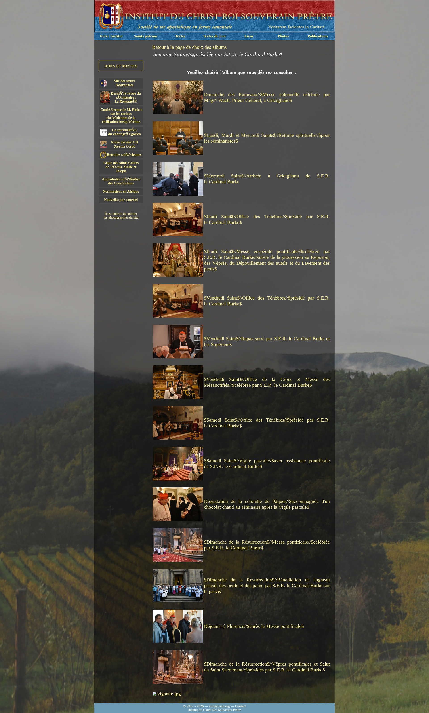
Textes (180, 36)
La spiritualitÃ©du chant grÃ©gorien (124, 132)
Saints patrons (146, 36)
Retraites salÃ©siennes (124, 154)
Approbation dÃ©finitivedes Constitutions (121, 181)
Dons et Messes (121, 66)
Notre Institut (111, 36)
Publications (318, 36)
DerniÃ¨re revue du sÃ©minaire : (126, 97)
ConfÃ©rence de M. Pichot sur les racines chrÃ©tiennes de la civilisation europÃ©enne (121, 116)
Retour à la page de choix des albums (189, 47)
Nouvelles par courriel (121, 200)
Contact (240, 706)
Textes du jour (214, 36)
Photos (283, 36)
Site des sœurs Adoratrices (124, 83)
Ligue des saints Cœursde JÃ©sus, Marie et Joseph (121, 167)
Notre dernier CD (124, 144)
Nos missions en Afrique (121, 191)
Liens (248, 36)
